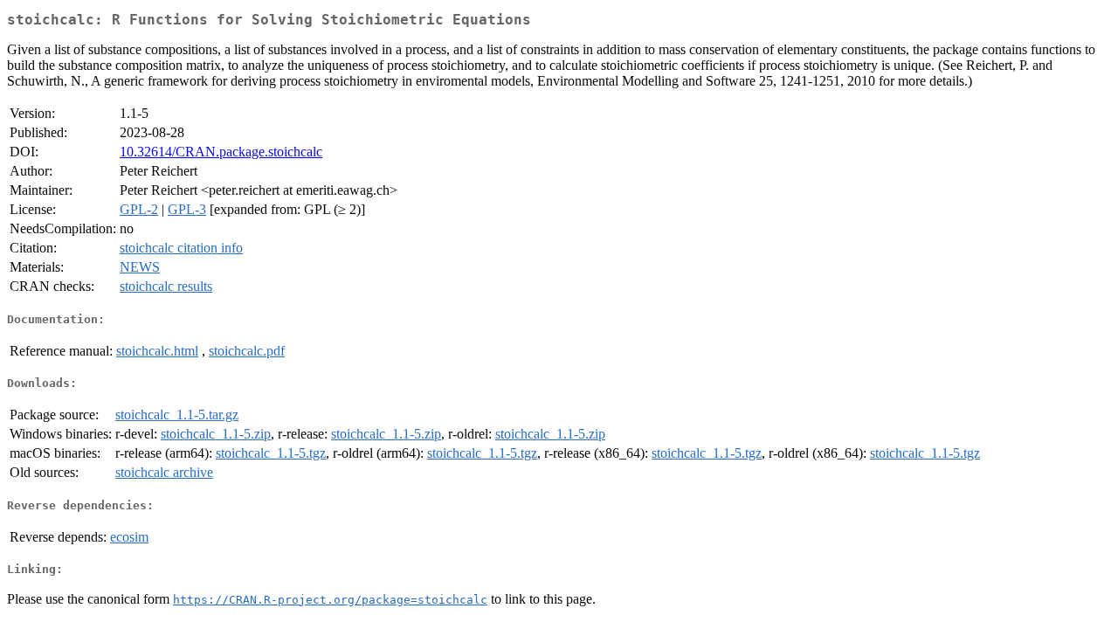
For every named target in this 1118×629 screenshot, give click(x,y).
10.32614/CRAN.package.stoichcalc (221, 151)
